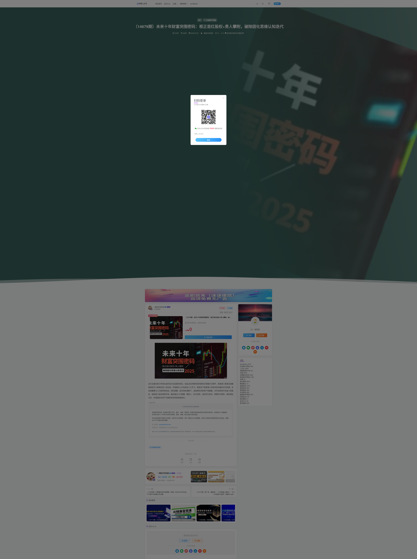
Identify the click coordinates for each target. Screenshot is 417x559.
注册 (207, 104)
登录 (208, 140)
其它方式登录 (200, 104)
